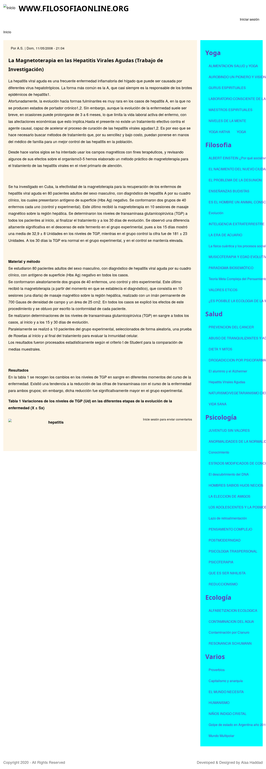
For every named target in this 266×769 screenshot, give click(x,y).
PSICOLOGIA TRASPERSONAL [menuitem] (233, 551)
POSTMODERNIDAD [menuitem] (225, 540)
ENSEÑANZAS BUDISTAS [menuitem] (229, 191)
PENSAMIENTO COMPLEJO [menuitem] (230, 529)
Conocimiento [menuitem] (219, 452)
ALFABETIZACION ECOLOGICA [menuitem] (233, 610)
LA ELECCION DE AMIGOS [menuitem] (229, 496)
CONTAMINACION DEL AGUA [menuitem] (231, 621)
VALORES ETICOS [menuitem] (223, 289)
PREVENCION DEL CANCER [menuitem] (231, 327)
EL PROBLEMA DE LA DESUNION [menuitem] (235, 180)
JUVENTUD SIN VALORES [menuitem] (229, 430)
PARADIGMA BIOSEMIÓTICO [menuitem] (231, 267)
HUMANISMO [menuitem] (219, 702)
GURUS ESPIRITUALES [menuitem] (227, 87)
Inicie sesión (151, 419)
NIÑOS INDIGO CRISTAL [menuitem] (227, 713)
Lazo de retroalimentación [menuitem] (228, 518)
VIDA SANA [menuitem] (218, 404)
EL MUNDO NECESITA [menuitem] (226, 691)
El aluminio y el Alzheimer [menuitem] (228, 371)
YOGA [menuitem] (241, 131)
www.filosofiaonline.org (74, 8)
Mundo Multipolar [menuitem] (221, 735)
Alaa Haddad (252, 762)
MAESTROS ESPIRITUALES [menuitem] (230, 109)
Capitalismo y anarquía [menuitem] (226, 680)
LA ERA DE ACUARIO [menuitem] (225, 234)
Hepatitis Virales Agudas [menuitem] (227, 382)
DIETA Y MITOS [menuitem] (220, 349)
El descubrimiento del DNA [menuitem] (229, 474)
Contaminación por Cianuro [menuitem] (229, 632)
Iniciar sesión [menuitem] (249, 19)
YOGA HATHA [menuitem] (219, 131)
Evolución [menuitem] (216, 212)
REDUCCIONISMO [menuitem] (223, 584)
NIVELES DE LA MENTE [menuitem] (227, 120)
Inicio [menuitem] (7, 32)
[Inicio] (9, 7)
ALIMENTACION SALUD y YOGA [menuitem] (233, 65)
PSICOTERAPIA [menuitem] (221, 562)
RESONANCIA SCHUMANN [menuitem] (230, 643)
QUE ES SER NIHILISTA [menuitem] (227, 573)
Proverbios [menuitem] (217, 669)
